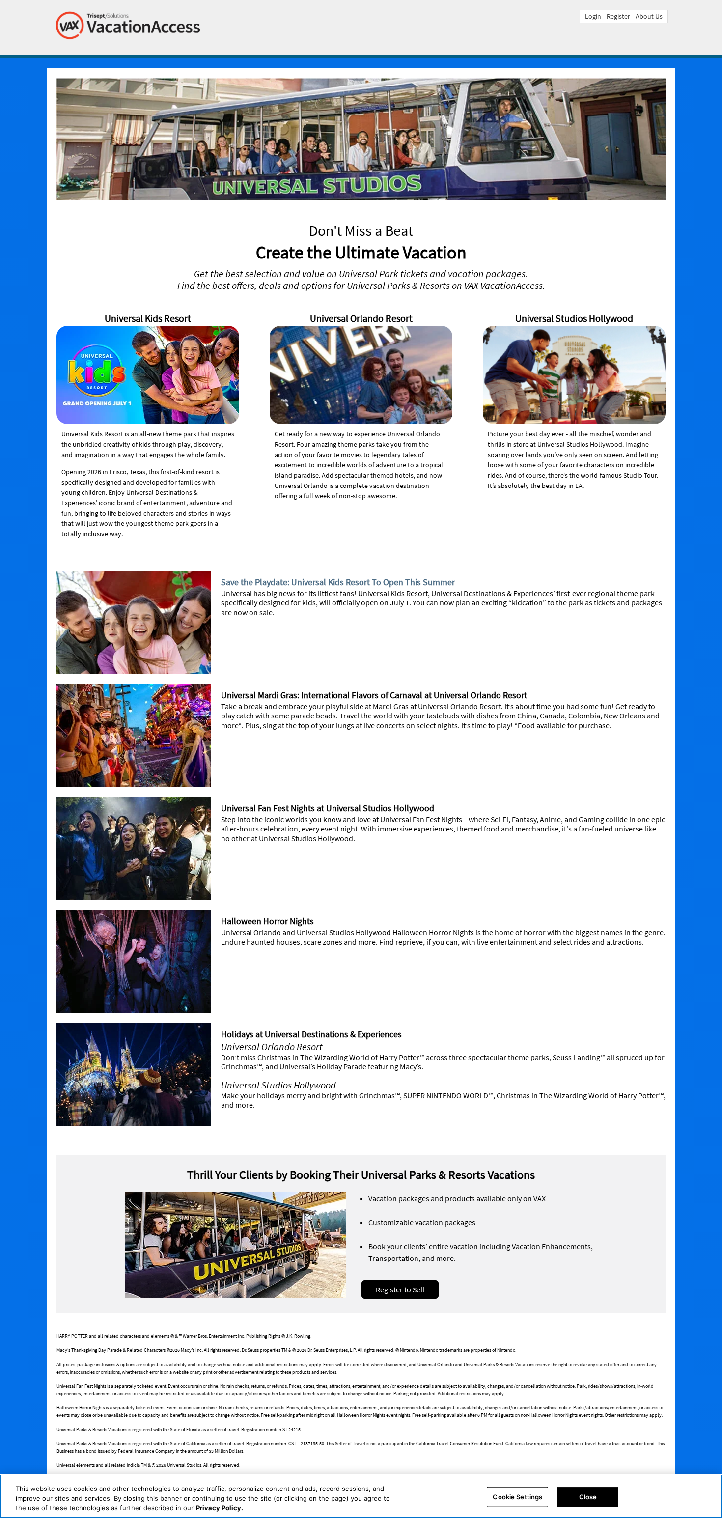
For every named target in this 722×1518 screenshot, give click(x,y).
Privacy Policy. (219, 1508)
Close (588, 1496)
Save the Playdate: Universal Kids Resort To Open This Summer (338, 582)
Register (618, 16)
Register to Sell (400, 1289)
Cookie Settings (517, 1496)
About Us (649, 16)
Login (593, 16)
